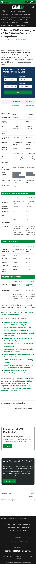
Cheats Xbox (15, 22)
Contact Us (10, 556)
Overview (12, 11)
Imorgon (16, 102)
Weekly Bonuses (20, 25)
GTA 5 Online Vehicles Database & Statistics (14, 39)
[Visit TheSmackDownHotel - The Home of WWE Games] (8, 551)
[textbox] (18, 500)
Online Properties (8, 25)
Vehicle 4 (22, 83)
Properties (31, 20)
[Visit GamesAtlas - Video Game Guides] (26, 551)
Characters (14, 17)
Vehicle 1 (7, 76)
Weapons (5, 17)
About (4, 556)
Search (31, 556)
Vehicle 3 (7, 83)
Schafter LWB (30, 197)
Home (8, 524)
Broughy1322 (24, 381)
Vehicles (27, 14)
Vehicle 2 (22, 76)
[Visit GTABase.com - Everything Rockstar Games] (16, 551)
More (24, 530)
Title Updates (6, 14)
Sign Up (7, 446)
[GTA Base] (18, 7)
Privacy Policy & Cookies (21, 556)
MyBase (3, 2)
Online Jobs (25, 22)
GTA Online (21, 11)
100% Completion (26, 17)
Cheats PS (5, 22)
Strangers (13, 20)
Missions (5, 20)
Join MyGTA (30, 2)
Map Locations (17, 14)
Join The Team (10, 481)
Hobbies (22, 20)
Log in (10, 2)
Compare (18, 92)
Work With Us (18, 559)
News (13, 524)
